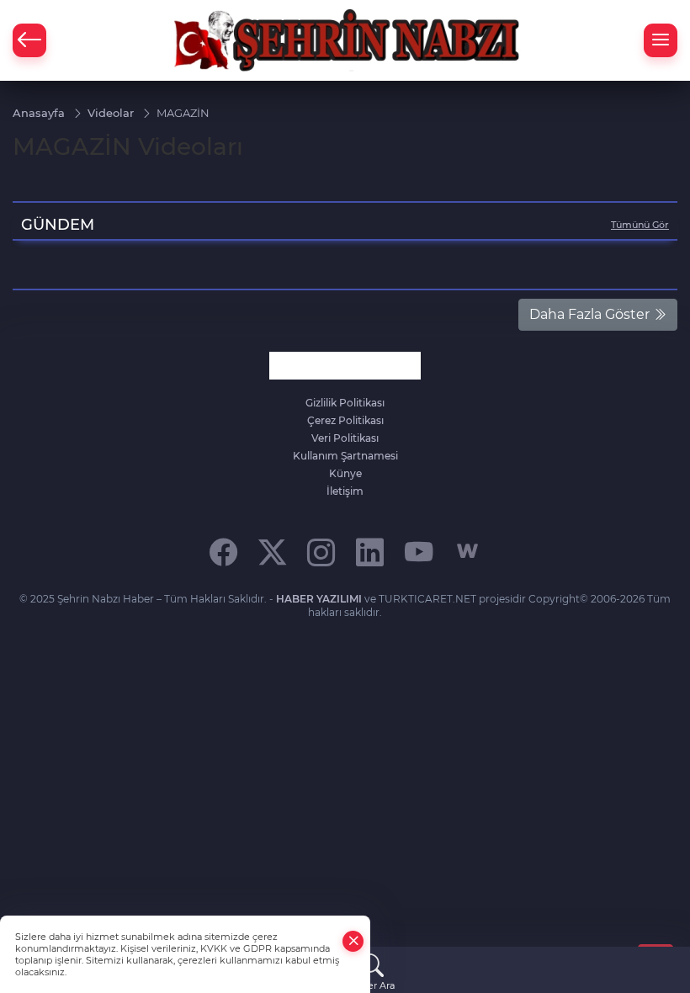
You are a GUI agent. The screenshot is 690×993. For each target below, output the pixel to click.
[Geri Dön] (29, 40)
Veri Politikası (345, 438)
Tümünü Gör (640, 225)
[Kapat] (353, 941)
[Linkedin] (369, 551)
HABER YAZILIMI (319, 598)
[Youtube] (418, 551)
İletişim (345, 491)
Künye (345, 473)
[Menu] (660, 40)
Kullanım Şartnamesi (345, 455)
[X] (272, 551)
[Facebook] (223, 551)
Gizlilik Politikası (345, 402)
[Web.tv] (467, 551)
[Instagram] (321, 551)
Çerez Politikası (345, 420)
